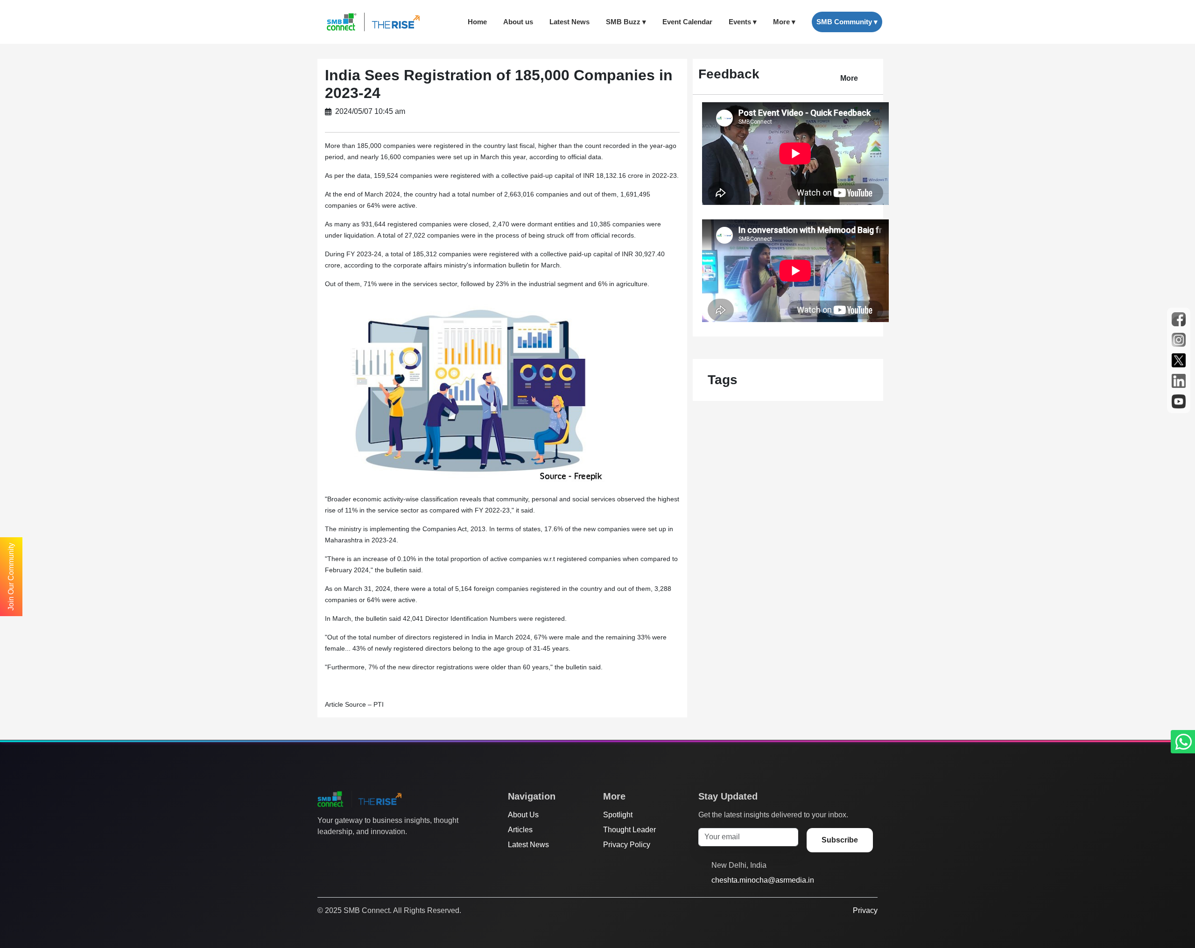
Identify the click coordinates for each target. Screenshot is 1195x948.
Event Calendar (687, 22)
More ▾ (784, 22)
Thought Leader (629, 830)
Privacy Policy (626, 845)
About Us (523, 815)
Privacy (865, 910)
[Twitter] (322, 850)
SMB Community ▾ (847, 22)
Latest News (569, 22)
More (849, 78)
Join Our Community (11, 577)
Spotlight (618, 815)
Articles (520, 830)
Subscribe (840, 840)
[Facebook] (340, 850)
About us (518, 22)
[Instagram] (358, 850)
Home (477, 22)
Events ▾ (743, 22)
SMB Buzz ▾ (626, 22)
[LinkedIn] (376, 850)
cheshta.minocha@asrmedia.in (762, 880)
